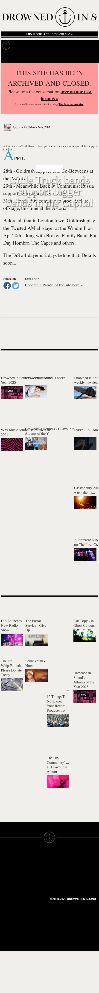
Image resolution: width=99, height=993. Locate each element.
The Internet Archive (70, 104)
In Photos (67, 45)
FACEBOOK (34, 881)
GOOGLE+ (33, 877)
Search (89, 57)
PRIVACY (57, 863)
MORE (88, 584)
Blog (86, 45)
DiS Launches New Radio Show (11, 625)
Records (22, 45)
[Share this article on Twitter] (15, 285)
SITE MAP (8, 867)
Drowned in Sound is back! (45, 378)
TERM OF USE (61, 859)
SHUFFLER (34, 889)
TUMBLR (32, 894)
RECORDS (8, 884)
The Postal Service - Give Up (35, 625)
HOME (5, 863)
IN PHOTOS (9, 879)
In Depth (45, 45)
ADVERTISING (61, 867)
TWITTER (32, 885)
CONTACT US (36, 855)
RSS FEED (33, 902)
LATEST (8, 359)
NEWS (5, 871)
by (20, 127)
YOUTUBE (33, 898)
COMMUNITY (11, 912)
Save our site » (49, 33)
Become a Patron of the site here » (54, 285)
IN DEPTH (8, 875)
